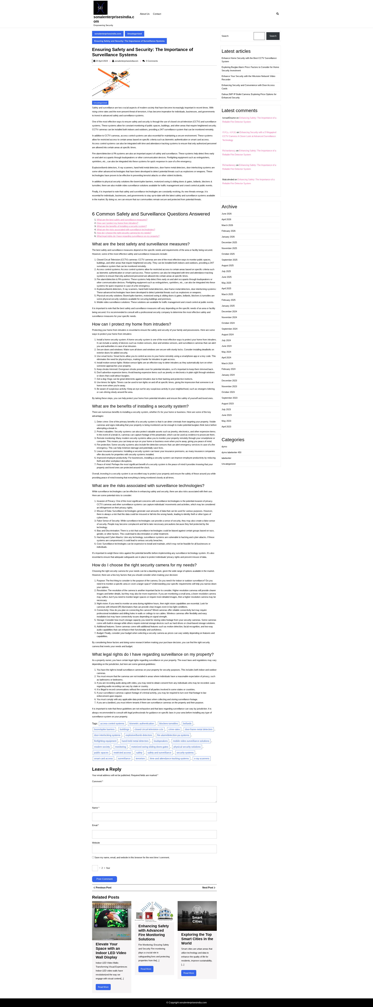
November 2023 (229, 386)
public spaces (101, 752)
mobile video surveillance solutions (191, 741)
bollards (187, 723)
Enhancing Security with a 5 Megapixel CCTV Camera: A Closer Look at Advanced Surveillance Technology (249, 136)
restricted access (122, 752)
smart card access (103, 758)
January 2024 (228, 375)
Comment (97, 781)
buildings (124, 729)
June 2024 (227, 346)
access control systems (112, 723)
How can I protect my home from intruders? (117, 223)
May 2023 (226, 421)
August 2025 (228, 265)
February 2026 (228, 231)
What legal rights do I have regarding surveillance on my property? (128, 236)
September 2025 (229, 259)
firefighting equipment (105, 741)
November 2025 (229, 248)
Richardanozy (229, 150)
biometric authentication (141, 723)
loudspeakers (161, 741)
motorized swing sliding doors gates (149, 747)
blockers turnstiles (168, 723)
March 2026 (227, 225)
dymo (224, 446)
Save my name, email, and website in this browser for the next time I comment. (132, 857)
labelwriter (226, 458)
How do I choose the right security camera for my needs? (124, 233)
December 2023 (229, 380)
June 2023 (227, 415)
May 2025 (226, 283)
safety (139, 752)
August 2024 (228, 334)
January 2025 (228, 306)
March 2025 (227, 294)
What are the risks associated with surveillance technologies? (126, 229)
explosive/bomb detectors (139, 735)
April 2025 (226, 288)
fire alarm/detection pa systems (173, 735)
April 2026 (226, 219)
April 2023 (226, 426)
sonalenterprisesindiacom (126, 61)
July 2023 (226, 409)
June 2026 (227, 213)
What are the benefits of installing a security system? (122, 226)
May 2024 (226, 352)
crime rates (174, 729)
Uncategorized (134, 33)
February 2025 (228, 300)
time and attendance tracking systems (169, 758)
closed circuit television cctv (148, 729)
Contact (157, 14)
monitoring (120, 747)
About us (144, 14)
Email (95, 825)
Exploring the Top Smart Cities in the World (197, 938)
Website (96, 842)
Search (225, 36)
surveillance (124, 758)
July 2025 (226, 271)
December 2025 (229, 242)
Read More (104, 988)
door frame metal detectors (198, 729)
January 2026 (228, 236)
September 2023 (229, 398)
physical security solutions (187, 747)
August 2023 (228, 403)
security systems (185, 752)
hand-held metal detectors (135, 741)
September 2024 (229, 329)
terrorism (140, 758)
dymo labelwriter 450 (231, 452)
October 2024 (228, 323)
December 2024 (229, 311)
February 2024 (228, 369)
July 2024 (226, 340)
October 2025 (228, 254)
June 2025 (227, 277)
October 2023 (228, 392)
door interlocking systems (107, 735)
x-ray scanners (201, 758)
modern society (102, 747)
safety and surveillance (159, 752)
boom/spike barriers (104, 729)
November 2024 (229, 317)
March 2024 (227, 363)
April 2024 (226, 357)
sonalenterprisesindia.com (108, 33)
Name (95, 808)
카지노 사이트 (229, 132)
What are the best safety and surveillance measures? (122, 219)
